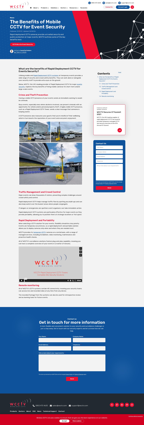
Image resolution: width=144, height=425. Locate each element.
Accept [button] (64, 421)
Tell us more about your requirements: (52, 353)
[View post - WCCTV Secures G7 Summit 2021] (109, 120)
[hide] (119, 72)
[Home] (31, 8)
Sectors (22, 411)
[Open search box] (132, 7)
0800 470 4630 (96, 3)
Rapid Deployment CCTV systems (45, 75)
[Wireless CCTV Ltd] (19, 5)
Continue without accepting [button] (136, 416)
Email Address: (44, 345)
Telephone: (77, 345)
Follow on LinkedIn (21, 52)
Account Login (122, 7)
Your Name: (43, 336)
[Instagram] (132, 405)
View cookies (77, 421)
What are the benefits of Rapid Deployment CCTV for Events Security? (108, 79)
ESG (34, 411)
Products (13, 411)
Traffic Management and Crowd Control (108, 87)
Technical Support (50, 411)
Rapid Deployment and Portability (107, 92)
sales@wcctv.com (111, 3)
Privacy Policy (99, 183)
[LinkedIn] (122, 405)
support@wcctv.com (127, 3)
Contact (61, 411)
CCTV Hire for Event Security (22, 44)
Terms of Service (109, 183)
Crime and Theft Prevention (109, 84)
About (28, 411)
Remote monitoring (106, 96)
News (39, 411)
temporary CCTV (39, 232)
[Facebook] (117, 405)
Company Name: (79, 336)
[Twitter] (112, 405)
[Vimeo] (127, 405)
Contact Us (109, 7)
